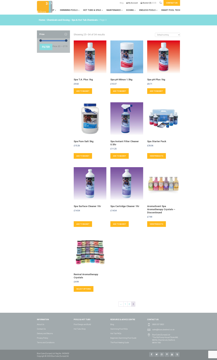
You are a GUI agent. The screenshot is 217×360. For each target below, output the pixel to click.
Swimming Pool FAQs (119, 329)
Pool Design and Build (82, 324)
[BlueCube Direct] (43, 6)
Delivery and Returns (45, 333)
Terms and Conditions (46, 343)
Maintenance (113, 10)
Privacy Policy (42, 338)
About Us (40, 324)
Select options (83, 289)
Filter (46, 47)
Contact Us (41, 329)
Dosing (130, 10)
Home (42, 20)
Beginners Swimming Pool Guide (123, 338)
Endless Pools (147, 10)
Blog (121, 3)
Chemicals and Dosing (58, 20)
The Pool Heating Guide (119, 343)
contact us (171, 3)
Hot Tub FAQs (115, 333)
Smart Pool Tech (170, 10)
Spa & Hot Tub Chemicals (85, 20)
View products (156, 156)
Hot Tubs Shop (80, 329)
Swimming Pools (69, 10)
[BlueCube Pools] (50, 6)
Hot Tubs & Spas (92, 10)
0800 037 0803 (158, 324)
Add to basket (82, 91)
